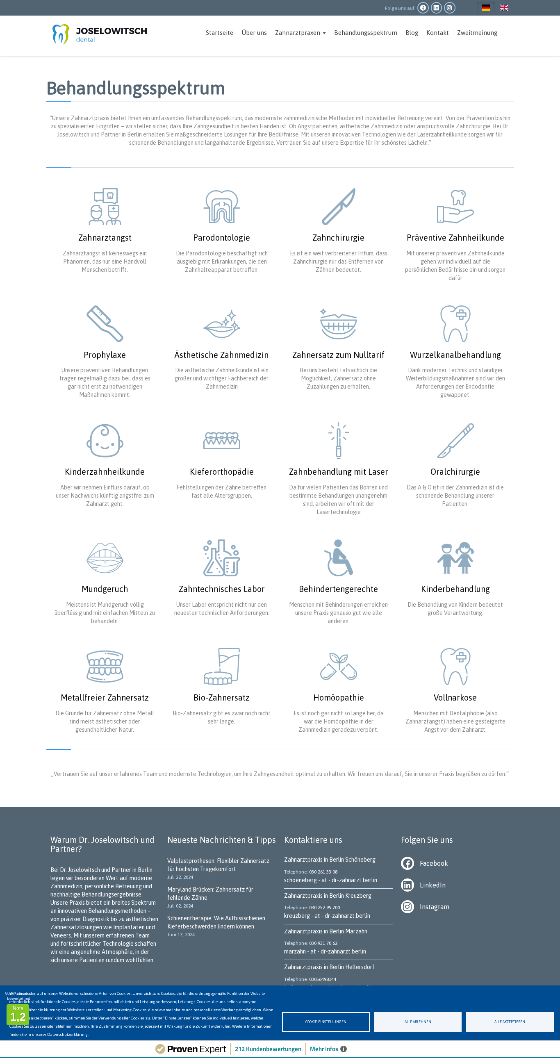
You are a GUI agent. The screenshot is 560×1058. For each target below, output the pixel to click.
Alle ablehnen (418, 1022)
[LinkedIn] (410, 884)
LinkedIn (433, 885)
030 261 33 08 (323, 872)
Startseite (219, 32)
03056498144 (322, 979)
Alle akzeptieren (509, 1022)
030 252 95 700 (324, 907)
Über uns (254, 32)
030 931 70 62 (323, 943)
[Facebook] (410, 863)
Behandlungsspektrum (365, 32)
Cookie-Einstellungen (325, 1022)
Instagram (434, 906)
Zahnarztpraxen (298, 32)
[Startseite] (102, 32)
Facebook (434, 863)
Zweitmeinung (477, 32)
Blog (411, 32)
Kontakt (437, 32)
